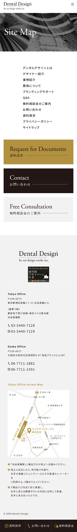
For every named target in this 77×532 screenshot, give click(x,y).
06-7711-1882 (23, 363)
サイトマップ (31, 127)
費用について (32, 86)
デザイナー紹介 (33, 74)
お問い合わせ (32, 109)
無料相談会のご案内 (37, 103)
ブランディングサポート (38, 92)
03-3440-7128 (23, 325)
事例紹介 (29, 80)
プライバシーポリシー (38, 121)
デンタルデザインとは (38, 68)
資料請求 (29, 115)
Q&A (26, 97)
